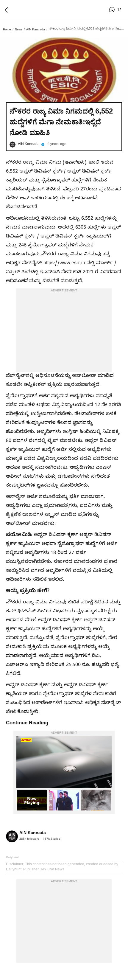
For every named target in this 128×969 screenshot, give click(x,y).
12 (112, 9)
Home (7, 29)
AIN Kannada (35, 29)
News (18, 29)
